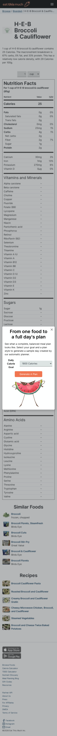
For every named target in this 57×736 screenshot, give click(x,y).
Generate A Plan (28, 374)
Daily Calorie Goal (11, 364)
